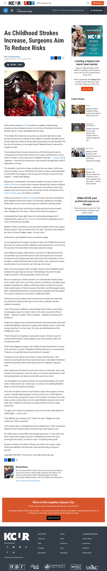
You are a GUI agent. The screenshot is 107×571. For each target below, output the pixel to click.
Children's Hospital (29, 198)
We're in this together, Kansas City (53, 502)
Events (62, 534)
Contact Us (63, 543)
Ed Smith (26, 125)
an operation (32, 219)
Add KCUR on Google (87, 217)
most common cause (13, 193)
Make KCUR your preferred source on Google (87, 201)
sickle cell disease (11, 184)
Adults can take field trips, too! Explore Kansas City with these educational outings (93, 156)
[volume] (12, 10)
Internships (64, 553)
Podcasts (41, 548)
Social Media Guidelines (90, 534)
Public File (85, 548)
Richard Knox (15, 57)
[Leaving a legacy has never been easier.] (87, 40)
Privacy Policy (86, 553)
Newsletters (42, 553)
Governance (86, 543)
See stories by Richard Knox (28, 480)
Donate (98, 3)
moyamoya (58, 158)
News (88, 105)
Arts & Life (89, 148)
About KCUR (42, 534)
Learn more (87, 89)
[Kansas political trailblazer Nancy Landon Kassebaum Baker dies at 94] (78, 109)
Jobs (61, 548)
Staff (62, 539)
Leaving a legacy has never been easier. (87, 62)
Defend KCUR (53, 518)
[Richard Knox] (9, 472)
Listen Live (41, 539)
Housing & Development (90, 124)
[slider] (15, 10)
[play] (5, 10)
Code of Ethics (87, 539)
